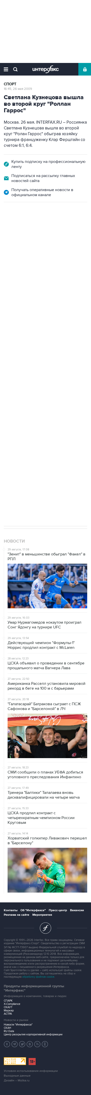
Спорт (10, 84)
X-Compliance (12, 1004)
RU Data (9, 1031)
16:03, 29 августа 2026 (21, 229)
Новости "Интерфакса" (18, 1024)
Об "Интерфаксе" (33, 910)
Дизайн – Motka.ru (17, 1080)
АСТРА (8, 1013)
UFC (9, 417)
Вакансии (77, 910)
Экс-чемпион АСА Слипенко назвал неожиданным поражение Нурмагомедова (43, 270)
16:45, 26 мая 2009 (18, 89)
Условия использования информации (31, 1071)
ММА (22, 417)
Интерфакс (45, 69)
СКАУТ (8, 1007)
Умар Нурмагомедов (50, 417)
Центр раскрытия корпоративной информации (33, 1034)
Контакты (10, 910)
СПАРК (8, 1000)
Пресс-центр (58, 910)
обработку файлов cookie (38, 976)
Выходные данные (17, 1076)
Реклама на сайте (16, 915)
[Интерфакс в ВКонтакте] (30, 1044)
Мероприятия (42, 915)
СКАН (7, 1028)
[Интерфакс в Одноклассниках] (45, 1044)
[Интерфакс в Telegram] (14, 1044)
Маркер (9, 1010)
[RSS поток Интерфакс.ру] (37, 1044)
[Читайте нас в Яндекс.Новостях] (7, 1044)
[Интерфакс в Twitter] (22, 1044)
